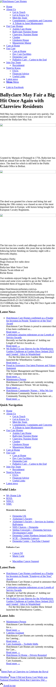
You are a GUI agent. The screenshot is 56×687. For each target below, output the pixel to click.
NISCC (10, 501)
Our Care (10, 452)
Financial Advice (20, 478)
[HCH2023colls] (13, 1)
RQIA (9, 498)
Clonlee (16, 441)
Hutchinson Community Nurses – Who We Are (29, 390)
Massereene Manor (21, 447)
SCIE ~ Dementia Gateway (26, 538)
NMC (9, 504)
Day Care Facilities (21, 54)
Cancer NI (17, 553)
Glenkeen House (20, 444)
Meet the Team (19, 17)
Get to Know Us (20, 15)
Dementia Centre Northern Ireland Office (32, 535)
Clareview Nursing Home (25, 438)
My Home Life (13, 495)
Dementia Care (19, 57)
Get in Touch (18, 12)
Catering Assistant (15, 632)
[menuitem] (31, 6)
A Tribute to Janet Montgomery (27, 23)
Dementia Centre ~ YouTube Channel (30, 541)
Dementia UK (19, 516)
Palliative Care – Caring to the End (29, 59)
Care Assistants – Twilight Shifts (22, 644)
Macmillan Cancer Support (25, 561)
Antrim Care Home (21, 433)
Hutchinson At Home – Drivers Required (26, 655)
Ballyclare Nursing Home (25, 436)
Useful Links (18, 480)
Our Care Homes (14, 430)
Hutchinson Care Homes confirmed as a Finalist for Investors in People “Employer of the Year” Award (29, 321)
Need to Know (13, 472)
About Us (11, 413)
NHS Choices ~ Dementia (25, 527)
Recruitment (18, 469)
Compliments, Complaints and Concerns (32, 20)
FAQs (15, 475)
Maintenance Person (16, 379)
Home (9, 411)
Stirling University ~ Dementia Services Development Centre (31, 531)
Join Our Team (13, 466)
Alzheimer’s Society (22, 518)
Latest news (12, 483)
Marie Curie (18, 556)
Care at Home (19, 51)
